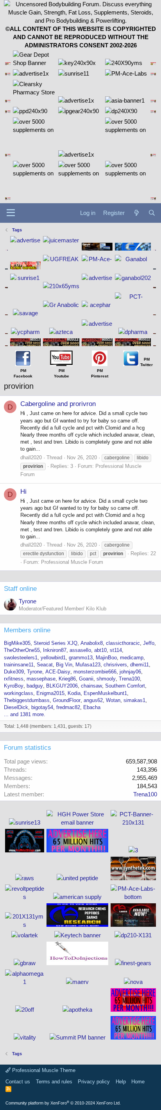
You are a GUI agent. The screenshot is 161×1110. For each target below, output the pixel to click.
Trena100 (129, 679)
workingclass (18, 693)
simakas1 (134, 700)
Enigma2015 (50, 693)
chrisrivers (115, 665)
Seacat (45, 665)
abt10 (100, 650)
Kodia (74, 693)
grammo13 (81, 658)
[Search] (151, 213)
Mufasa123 (87, 665)
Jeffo (148, 643)
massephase (41, 679)
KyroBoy (13, 686)
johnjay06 (130, 672)
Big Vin (64, 665)
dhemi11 (139, 665)
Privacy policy (94, 1082)
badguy (35, 686)
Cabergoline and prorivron (58, 404)
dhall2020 (31, 457)
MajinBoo (106, 658)
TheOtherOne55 (22, 650)
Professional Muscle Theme (43, 1070)
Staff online (20, 588)
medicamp (131, 658)
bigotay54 (42, 707)
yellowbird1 (53, 658)
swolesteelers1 (21, 658)
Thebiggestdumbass (27, 700)
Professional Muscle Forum (72, 562)
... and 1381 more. (24, 714)
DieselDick (16, 707)
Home (138, 1082)
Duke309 (14, 672)
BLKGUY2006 (62, 686)
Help (121, 1082)
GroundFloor (66, 700)
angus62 (93, 700)
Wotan (113, 700)
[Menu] (11, 213)
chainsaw (91, 686)
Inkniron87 (54, 650)
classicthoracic (123, 643)
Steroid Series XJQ (55, 643)
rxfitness (13, 679)
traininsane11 (19, 665)
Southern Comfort (125, 686)
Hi (23, 491)
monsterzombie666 (94, 672)
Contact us (17, 1082)
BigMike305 (17, 643)
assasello (80, 650)
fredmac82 (68, 707)
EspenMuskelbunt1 (105, 693)
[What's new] (136, 213)
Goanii (86, 679)
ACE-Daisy (57, 672)
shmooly (106, 679)
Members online (27, 630)
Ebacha (91, 707)
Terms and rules (54, 1082)
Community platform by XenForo (63, 1103)
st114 (116, 650)
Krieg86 (67, 679)
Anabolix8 (91, 643)
